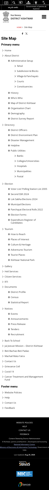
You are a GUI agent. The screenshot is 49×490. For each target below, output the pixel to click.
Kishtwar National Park (23, 259)
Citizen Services (13, 276)
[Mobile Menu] (44, 16)
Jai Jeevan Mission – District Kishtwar (24, 345)
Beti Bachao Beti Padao (17, 350)
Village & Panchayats (27, 76)
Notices (9, 308)
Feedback (10, 407)
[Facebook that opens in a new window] (22, 33)
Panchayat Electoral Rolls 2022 (27, 209)
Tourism (9, 229)
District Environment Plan (24, 135)
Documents (11, 286)
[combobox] (43, 2)
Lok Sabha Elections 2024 (24, 199)
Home (8, 50)
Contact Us (10, 361)
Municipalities (24, 171)
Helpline (15, 145)
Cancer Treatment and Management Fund (24, 378)
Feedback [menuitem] (24, 434)
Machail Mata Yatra (15, 356)
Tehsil (20, 65)
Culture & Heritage (21, 244)
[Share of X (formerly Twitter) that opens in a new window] (26, 33)
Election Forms (18, 214)
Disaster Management (22, 140)
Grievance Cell (12, 366)
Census (15, 297)
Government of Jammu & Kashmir (36, 7)
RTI (6, 281)
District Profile (18, 292)
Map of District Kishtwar (23, 103)
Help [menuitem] (24, 426)
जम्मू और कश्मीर (13, 7)
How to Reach (18, 234)
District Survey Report (22, 118)
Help (7, 397)
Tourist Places (18, 254)
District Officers (19, 130)
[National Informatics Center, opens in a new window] (24, 474)
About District (12, 55)
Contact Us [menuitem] (24, 430)
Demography (18, 113)
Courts (20, 81)
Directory (10, 124)
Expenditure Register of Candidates (23, 221)
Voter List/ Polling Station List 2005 (29, 188)
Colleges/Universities (28, 161)
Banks (20, 155)
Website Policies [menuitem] (24, 422)
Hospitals (22, 166)
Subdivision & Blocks (27, 71)
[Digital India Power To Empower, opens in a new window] (24, 484)
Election (9, 183)
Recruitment (17, 334)
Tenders (15, 329)
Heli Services (11, 271)
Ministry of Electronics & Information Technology (18, 447)
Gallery (8, 266)
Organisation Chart (21, 108)
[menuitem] (5, 2)
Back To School (12, 340)
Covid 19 (9, 371)
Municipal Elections (21, 204)
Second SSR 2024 (20, 194)
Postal (20, 176)
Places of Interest (20, 239)
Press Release (18, 324)
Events (14, 313)
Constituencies (25, 86)
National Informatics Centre (24, 444)
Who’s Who (17, 98)
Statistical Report (20, 302)
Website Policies (13, 392)
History (15, 92)
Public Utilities (18, 150)
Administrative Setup (22, 60)
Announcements (19, 318)
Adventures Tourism (21, 249)
